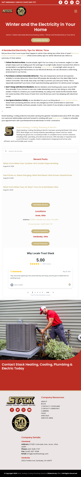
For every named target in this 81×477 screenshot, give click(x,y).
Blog (43, 404)
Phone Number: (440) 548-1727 (40, 224)
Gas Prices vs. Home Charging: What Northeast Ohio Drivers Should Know (37, 175)
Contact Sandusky (50, 408)
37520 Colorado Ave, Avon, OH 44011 (44, 219)
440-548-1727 (33, 449)
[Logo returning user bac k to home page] (7, 11)
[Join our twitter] (66, 2)
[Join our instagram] (72, 2)
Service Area (47, 418)
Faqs (43, 413)
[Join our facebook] (60, 2)
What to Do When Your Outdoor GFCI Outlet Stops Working (30, 163)
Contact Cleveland (50, 406)
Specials (45, 416)
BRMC (59, 473)
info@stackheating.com (37, 454)
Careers (45, 411)
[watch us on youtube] (77, 2)
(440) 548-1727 (29, 2)
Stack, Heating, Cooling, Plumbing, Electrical (32, 473)
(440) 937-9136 (32, 451)
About (44, 401)
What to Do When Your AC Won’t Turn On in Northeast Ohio (30, 187)
